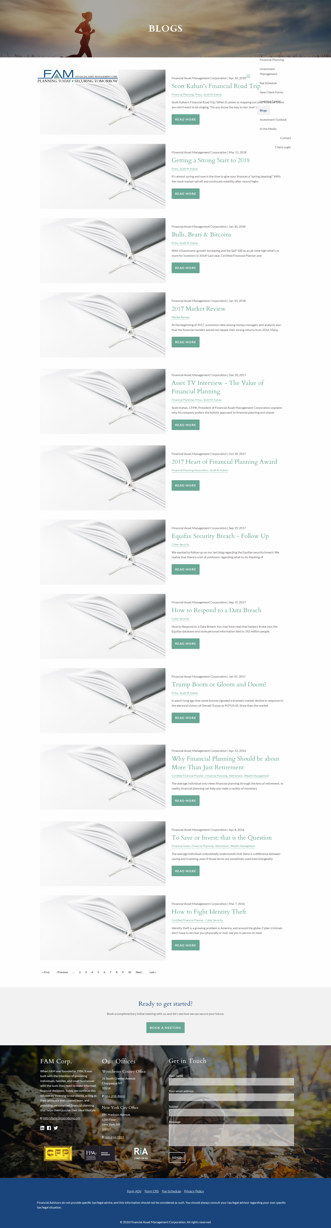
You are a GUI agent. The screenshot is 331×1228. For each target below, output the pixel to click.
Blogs (263, 110)
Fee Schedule (268, 83)
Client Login (283, 147)
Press (175, 168)
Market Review (180, 317)
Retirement (236, 775)
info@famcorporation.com (61, 1118)
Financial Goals (181, 845)
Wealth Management (256, 775)
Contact (285, 138)
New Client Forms (271, 92)
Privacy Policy (194, 1191)
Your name (190, 1075)
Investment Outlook (273, 119)
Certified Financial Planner (188, 775)
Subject (187, 1106)
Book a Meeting (165, 1027)
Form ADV (134, 1191)
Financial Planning (272, 59)
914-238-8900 (115, 1096)
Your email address (195, 1091)
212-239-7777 (114, 1137)
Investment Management (268, 71)
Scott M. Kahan (189, 168)
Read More (185, 193)
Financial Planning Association (190, 470)
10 (130, 972)
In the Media (268, 128)
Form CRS (152, 1191)
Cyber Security (180, 544)
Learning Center (270, 101)
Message (188, 1122)
